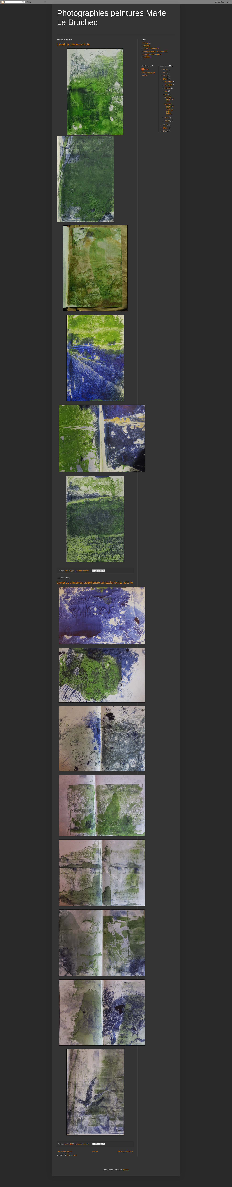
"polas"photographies (151, 49)
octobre (168, 88)
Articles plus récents (65, 1151)
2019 (165, 69)
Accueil (95, 1151)
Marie (146, 69)
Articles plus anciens (125, 1151)
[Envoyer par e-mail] (93, 570)
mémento (147, 46)
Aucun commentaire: (82, 571)
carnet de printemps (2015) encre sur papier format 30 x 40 (95, 582)
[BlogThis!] (96, 570)
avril (166, 94)
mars (167, 118)
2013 (165, 128)
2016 (165, 76)
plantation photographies (153, 54)
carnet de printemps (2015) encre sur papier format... (169, 109)
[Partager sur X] (98, 570)
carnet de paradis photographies (155, 51)
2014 (165, 125)
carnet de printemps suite (73, 44)
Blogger (125, 1170)
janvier (167, 121)
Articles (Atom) (72, 1155)
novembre (169, 85)
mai (166, 91)
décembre (169, 82)
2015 (165, 79)
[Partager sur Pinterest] (103, 570)
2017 (165, 73)
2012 (165, 131)
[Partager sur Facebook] (101, 570)
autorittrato (147, 57)
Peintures (147, 43)
